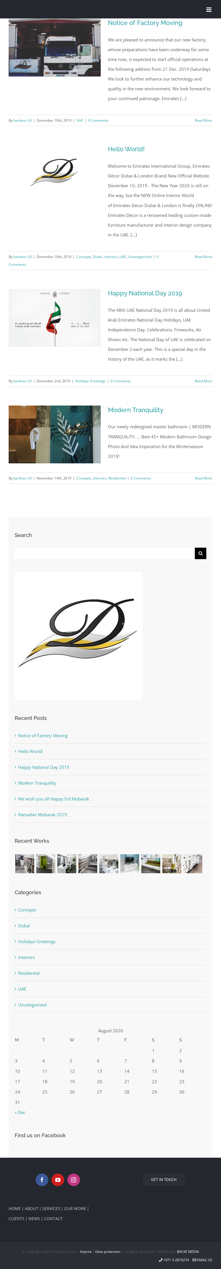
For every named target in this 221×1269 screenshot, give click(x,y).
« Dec (20, 1112)
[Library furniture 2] (88, 863)
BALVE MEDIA (188, 1251)
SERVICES (51, 1208)
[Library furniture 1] (25, 863)
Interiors (111, 256)
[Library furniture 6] (151, 863)
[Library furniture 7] (172, 863)
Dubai (97, 256)
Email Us (204, 1259)
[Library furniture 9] (193, 863)
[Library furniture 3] (46, 863)
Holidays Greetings (90, 381)
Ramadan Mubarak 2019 (42, 814)
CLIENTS (16, 1218)
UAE (79, 120)
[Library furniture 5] (130, 863)
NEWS (34, 1218)
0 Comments (98, 120)
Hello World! (126, 149)
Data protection (107, 1251)
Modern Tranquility (135, 410)
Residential (117, 478)
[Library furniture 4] (109, 863)
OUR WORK (75, 1208)
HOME (15, 1208)
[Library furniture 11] (67, 863)
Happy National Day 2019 (145, 293)
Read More (203, 120)
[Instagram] (73, 1180)
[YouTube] (58, 1180)
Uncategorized (140, 256)
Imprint (86, 1251)
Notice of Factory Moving (145, 22)
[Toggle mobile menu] (209, 10)
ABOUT (31, 1208)
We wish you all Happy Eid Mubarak (53, 799)
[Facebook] (42, 1180)
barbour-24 (23, 120)
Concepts (83, 256)
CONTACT (53, 1218)
